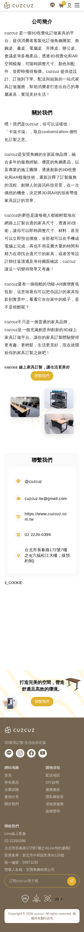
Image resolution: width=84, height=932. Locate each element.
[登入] (69, 5)
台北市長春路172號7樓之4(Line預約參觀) (37, 848)
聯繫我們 (41, 376)
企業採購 (11, 790)
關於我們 (11, 804)
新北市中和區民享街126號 (43, 855)
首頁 (8, 775)
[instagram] (20, 753)
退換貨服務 (55, 804)
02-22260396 (15, 841)
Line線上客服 (15, 834)
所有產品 (11, 782)
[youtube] (42, 753)
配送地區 (53, 775)
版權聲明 (53, 811)
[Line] (8, 753)
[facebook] (31, 753)
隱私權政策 (55, 797)
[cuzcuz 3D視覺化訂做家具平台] (18, 5)
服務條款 (53, 790)
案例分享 (11, 797)
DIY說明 (52, 782)
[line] (52, 5)
